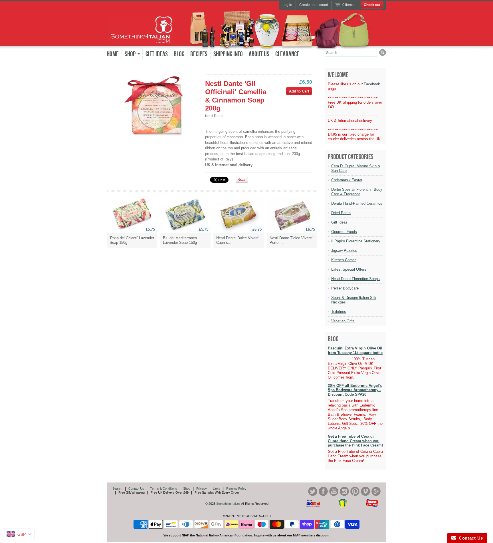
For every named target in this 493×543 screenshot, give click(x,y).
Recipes (198, 54)
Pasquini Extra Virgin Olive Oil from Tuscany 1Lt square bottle (355, 350)
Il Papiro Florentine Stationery (355, 241)
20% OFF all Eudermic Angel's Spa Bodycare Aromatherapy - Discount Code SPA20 (355, 390)
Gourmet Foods (344, 232)
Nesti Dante (214, 116)
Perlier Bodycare (345, 288)
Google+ (376, 491)
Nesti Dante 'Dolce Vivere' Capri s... (237, 240)
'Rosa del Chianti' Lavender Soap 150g (132, 240)
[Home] (141, 39)
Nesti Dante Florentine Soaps (355, 279)
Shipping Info (228, 54)
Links (216, 488)
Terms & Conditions (163, 488)
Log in (287, 5)
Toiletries (338, 311)
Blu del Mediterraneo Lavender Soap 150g (180, 240)
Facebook (372, 84)
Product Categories (350, 157)
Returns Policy (236, 488)
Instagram (344, 491)
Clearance (287, 54)
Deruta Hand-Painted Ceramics (356, 203)
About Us (259, 54)
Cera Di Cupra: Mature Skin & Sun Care (355, 168)
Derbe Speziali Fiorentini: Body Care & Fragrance (356, 191)
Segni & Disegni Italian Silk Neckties (353, 299)
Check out (372, 5)
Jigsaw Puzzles (344, 250)
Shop (186, 488)
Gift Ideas (157, 54)
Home (113, 54)
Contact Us (136, 488)
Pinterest (354, 491)
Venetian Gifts (343, 321)
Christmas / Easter (346, 180)
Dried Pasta (341, 213)
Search (117, 488)
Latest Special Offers (348, 269)
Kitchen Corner (343, 260)
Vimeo (365, 491)
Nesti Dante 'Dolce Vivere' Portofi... (291, 240)
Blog (179, 54)
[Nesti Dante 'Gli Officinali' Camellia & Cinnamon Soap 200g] (155, 106)
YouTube (333, 491)
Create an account (313, 5)
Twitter (312, 491)
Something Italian (228, 503)
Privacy (201, 488)
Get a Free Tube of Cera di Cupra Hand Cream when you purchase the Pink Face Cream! (355, 440)
